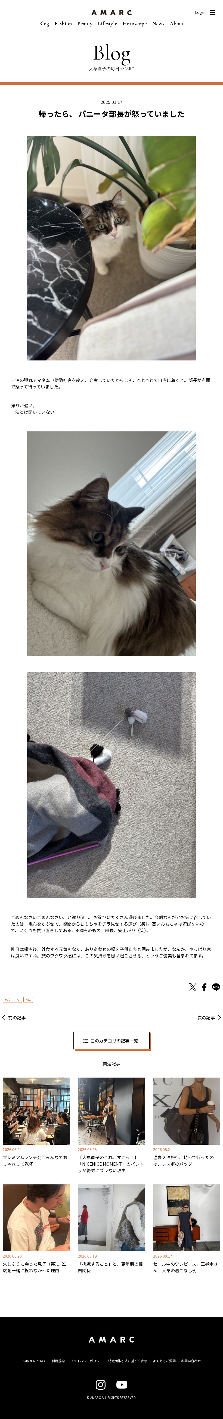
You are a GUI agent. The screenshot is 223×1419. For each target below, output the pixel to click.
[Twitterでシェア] (193, 987)
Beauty (85, 23)
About (177, 23)
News (158, 23)
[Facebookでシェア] (204, 987)
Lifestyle (107, 23)
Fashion (63, 23)
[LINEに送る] (216, 987)
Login (200, 12)
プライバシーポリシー (86, 1360)
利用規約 (58, 1360)
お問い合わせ (191, 1360)
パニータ (13, 999)
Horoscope (135, 23)
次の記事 (206, 1017)
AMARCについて (34, 1360)
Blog (44, 23)
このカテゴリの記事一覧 (114, 1040)
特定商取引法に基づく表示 (127, 1360)
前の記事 (17, 1017)
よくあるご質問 (164, 1360)
